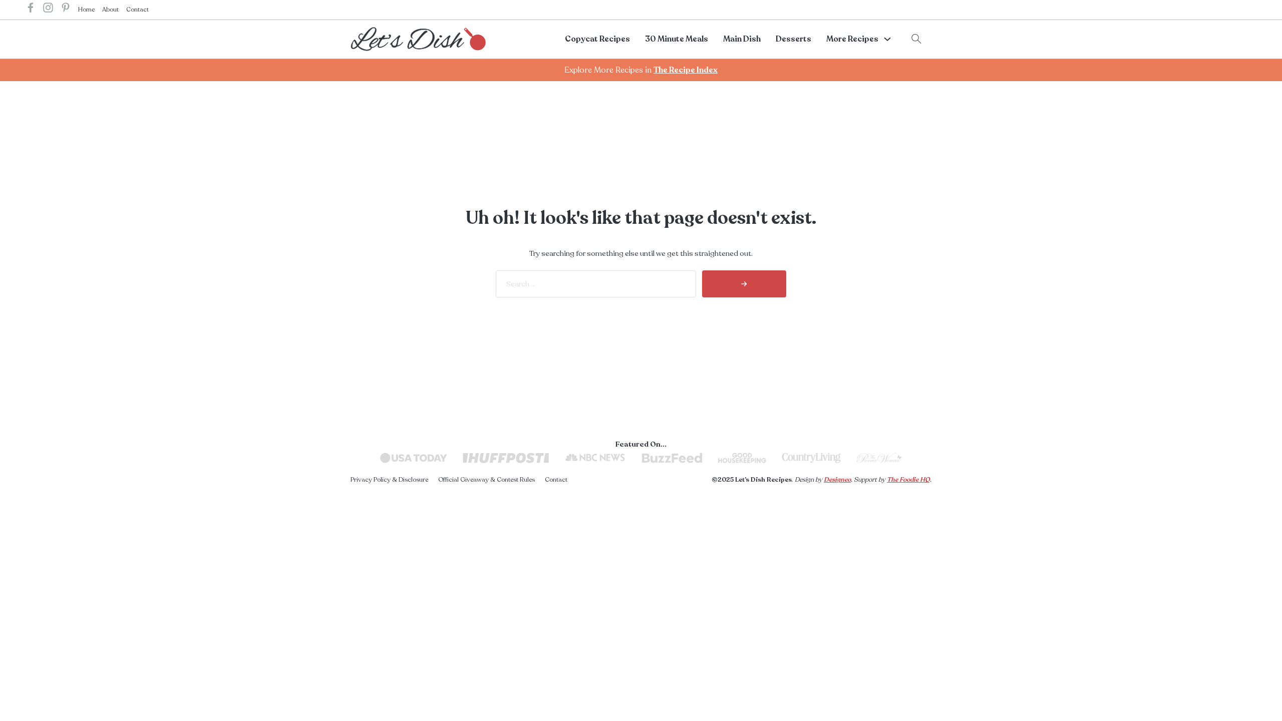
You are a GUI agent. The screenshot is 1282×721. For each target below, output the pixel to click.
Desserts (793, 39)
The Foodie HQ (908, 479)
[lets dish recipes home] (418, 39)
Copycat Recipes (597, 39)
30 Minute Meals (676, 39)
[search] (744, 283)
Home (86, 10)
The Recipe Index (686, 70)
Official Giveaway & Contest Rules (486, 479)
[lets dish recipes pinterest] (66, 10)
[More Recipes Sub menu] (887, 39)
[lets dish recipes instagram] (48, 10)
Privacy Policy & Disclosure (389, 479)
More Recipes (852, 39)
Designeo (837, 479)
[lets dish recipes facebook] (31, 10)
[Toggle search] (916, 39)
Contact (137, 10)
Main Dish (742, 39)
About (110, 10)
